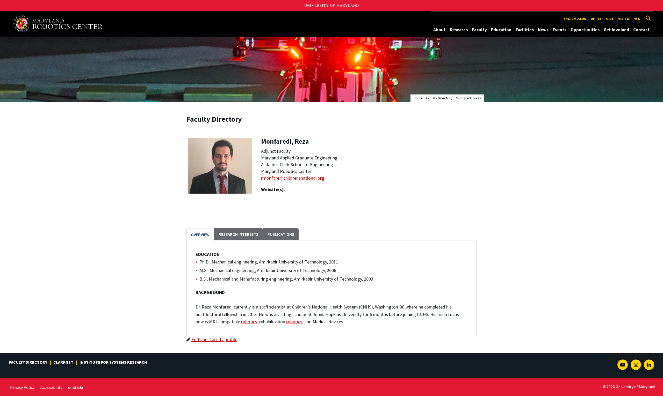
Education (501, 30)
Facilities (525, 30)
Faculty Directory (439, 98)
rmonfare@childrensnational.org (292, 178)
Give (610, 18)
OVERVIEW (200, 234)
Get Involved (616, 30)
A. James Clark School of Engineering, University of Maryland (60, 16)
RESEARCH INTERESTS (238, 234)
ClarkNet (63, 362)
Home (418, 98)
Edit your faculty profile (214, 339)
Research (459, 30)
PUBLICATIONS (281, 234)
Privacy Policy (22, 387)
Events (559, 30)
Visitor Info (629, 18)
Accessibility (51, 387)
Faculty (479, 30)
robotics (249, 322)
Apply (596, 18)
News (543, 30)
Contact (641, 30)
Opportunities (585, 30)
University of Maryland (331, 6)
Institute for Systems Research (113, 362)
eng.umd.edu (575, 18)
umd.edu (75, 387)
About (439, 30)
